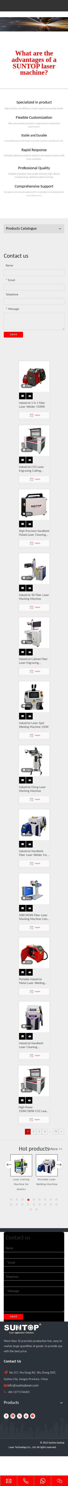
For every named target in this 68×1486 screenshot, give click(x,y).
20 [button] (37, 1210)
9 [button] (57, 1200)
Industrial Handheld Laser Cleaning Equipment (31, 1045)
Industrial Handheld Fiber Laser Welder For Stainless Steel (33, 853)
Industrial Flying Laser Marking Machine (32, 789)
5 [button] (34, 1200)
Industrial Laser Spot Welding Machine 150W (34, 725)
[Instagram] (32, 1416)
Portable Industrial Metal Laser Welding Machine (32, 981)
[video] (34, 376)
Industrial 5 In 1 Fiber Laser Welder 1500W (32, 405)
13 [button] (28, 1205)
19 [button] (31, 1210)
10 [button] (11, 1205)
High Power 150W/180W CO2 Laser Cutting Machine (33, 1109)
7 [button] (45, 1200)
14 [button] (34, 1205)
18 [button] (57, 1205)
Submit (13, 334)
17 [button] (51, 1205)
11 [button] (17, 1205)
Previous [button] (9, 1164)
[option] (24, 1170)
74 (55, 1131)
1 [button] (11, 1200)
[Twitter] (19, 1416)
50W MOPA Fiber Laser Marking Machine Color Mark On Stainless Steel (33, 917)
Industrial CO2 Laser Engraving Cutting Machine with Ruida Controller (31, 469)
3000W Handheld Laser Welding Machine (49, 1184)
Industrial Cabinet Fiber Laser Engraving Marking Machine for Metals (33, 661)
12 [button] (23, 1205)
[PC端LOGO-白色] (23, 1328)
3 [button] (23, 1200)
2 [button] (17, 1200)
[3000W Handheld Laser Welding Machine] (49, 1165)
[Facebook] (6, 1416)
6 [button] (40, 1200)
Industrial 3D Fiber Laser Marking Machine (34, 597)
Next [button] (59, 1164)
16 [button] (45, 1205)
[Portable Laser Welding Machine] (24, 1165)
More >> (55, 1149)
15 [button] (40, 1205)
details (30, 394)
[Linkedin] (12, 1416)
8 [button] (51, 1200)
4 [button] (28, 1200)
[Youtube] (26, 1416)
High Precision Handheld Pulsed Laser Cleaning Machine (34, 533)
